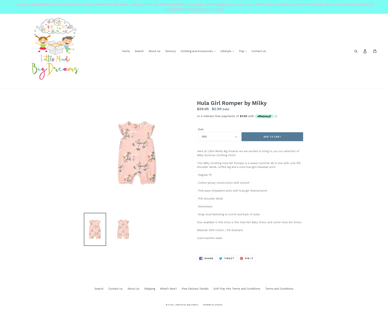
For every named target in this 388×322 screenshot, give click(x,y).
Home (126, 51)
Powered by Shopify (212, 305)
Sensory (170, 51)
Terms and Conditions (279, 288)
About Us (154, 51)
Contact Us (259, 51)
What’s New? (168, 288)
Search (139, 51)
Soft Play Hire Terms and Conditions (236, 288)
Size (200, 129)
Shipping (149, 288)
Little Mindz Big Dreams (186, 305)
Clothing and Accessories (197, 51)
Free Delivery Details (195, 288)
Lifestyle (226, 51)
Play (242, 51)
